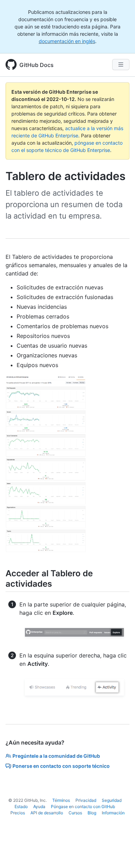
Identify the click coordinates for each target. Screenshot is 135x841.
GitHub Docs (36, 64)
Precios (17, 812)
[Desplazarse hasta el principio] (120, 826)
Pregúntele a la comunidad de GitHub (56, 756)
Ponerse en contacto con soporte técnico (61, 766)
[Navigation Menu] (120, 64)
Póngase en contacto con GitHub (83, 806)
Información (113, 812)
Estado (21, 806)
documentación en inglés (67, 41)
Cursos (75, 812)
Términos (61, 800)
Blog (92, 812)
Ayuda (39, 806)
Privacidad (85, 800)
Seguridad (112, 800)
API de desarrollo (46, 812)
